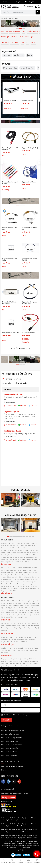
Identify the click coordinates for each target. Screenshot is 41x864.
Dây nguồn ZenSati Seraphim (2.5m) (30, 148)
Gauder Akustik (32, 31)
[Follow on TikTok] (14, 781)
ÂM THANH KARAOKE (7, 633)
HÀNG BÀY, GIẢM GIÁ (7, 593)
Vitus (27, 42)
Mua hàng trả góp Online (10, 734)
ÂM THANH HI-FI (6, 564)
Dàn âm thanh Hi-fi (12, 577)
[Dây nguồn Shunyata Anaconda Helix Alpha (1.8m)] (10, 137)
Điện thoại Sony (15, 820)
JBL (8, 37)
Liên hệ (3, 770)
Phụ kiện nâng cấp (18, 605)
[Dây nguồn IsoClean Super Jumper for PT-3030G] (10, 171)
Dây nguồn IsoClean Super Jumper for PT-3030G (10, 182)
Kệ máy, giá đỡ (5, 617)
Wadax (33, 42)
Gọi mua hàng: (18, 675)
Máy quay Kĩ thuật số (11, 650)
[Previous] (1, 2)
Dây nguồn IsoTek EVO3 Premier (29, 182)
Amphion (4, 31)
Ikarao (3, 37)
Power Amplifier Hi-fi (7, 572)
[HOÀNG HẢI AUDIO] (10, 6)
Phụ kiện (30, 625)
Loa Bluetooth (16, 666)
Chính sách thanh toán (9, 755)
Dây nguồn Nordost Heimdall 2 (28, 333)
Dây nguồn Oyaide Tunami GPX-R (10, 100)
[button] (39, 162)
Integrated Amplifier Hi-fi (31, 588)
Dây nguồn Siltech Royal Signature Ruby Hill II (29, 259)
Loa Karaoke (27, 637)
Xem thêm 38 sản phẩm (19, 348)
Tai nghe (21, 661)
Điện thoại (22, 663)
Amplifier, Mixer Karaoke (8, 642)
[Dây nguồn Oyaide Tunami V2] (28, 91)
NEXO (27, 37)
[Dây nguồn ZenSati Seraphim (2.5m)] (30, 137)
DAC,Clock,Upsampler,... (8, 550)
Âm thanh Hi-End (6, 818)
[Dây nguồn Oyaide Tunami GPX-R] (10, 91)
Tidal (22, 42)
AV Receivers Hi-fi (24, 579)
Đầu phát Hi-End (6, 543)
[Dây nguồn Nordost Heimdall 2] (30, 322)
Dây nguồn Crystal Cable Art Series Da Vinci (30, 228)
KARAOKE (14, 37)
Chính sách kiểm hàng (9, 752)
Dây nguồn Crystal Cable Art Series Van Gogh (9, 259)
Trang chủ (4, 18)
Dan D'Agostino (14, 31)
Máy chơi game (18, 628)
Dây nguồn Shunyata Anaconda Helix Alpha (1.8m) (10, 148)
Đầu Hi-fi (3, 568)
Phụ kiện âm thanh (27, 818)
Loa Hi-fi (19, 582)
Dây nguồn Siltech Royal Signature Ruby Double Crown (29, 302)
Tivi (2, 623)
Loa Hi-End (10, 557)
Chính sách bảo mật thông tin (11, 738)
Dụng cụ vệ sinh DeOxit (31, 615)
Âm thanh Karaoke (23, 832)
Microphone (4, 639)
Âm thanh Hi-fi (16, 818)
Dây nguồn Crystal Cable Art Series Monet (9, 228)
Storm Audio (14, 42)
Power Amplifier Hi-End (24, 552)
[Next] (39, 2)
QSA (32, 37)
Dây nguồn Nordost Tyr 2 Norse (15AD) (10, 333)
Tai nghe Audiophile (10, 582)
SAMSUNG (5, 42)
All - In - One (20, 562)
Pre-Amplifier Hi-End (16, 546)
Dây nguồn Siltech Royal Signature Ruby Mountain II (9, 302)
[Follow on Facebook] (3, 781)
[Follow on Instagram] (9, 781)
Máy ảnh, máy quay (11, 826)
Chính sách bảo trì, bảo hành (11, 745)
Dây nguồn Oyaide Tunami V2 (27, 100)
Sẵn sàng (20, 55)
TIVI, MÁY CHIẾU (6, 619)
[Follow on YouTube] (19, 781)
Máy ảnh (8, 820)
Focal (23, 31)
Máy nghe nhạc (5, 659)
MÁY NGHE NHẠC (6, 655)
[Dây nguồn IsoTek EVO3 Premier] (30, 171)
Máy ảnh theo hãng (7, 648)
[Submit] (38, 12)
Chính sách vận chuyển (9, 748)
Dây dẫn (3, 601)
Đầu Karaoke (5, 637)
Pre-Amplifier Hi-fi (15, 586)
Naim (21, 37)
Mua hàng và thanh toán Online (12, 731)
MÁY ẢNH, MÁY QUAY (8, 644)
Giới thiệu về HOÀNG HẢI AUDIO (12, 766)
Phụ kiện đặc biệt (19, 610)
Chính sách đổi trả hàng (9, 741)
